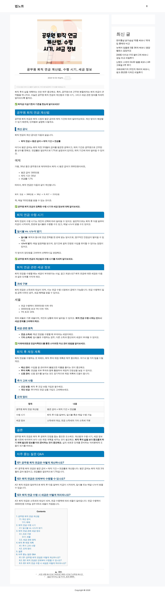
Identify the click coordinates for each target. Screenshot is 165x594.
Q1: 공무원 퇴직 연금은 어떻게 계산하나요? (39, 557)
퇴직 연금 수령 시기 (26, 525)
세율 (26, 537)
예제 (26, 522)
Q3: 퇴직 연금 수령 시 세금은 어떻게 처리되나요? (42, 563)
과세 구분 (25, 534)
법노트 (19, 6)
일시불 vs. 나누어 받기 (30, 528)
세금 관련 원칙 (27, 539)
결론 (19, 551)
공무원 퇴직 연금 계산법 (27, 516)
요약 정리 (25, 548)
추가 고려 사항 (27, 545)
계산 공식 (25, 519)
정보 (60, 572)
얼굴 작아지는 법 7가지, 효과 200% (60, 577)
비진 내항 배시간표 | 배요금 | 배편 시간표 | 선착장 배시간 (61, 574)
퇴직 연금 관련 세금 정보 (28, 531)
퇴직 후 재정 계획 (25, 542)
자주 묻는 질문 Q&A (26, 554)
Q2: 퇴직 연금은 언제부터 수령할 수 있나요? (40, 560)
